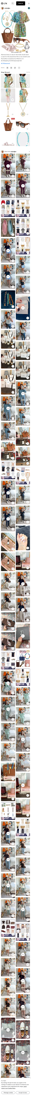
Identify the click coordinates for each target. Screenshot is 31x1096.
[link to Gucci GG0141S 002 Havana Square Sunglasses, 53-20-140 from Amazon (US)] (23, 125)
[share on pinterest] (11, 67)
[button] (29, 3)
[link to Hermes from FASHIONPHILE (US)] (8, 139)
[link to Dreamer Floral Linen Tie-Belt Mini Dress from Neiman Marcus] (8, 95)
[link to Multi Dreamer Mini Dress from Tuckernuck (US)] (8, 81)
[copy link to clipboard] (19, 67)
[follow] (29, 8)
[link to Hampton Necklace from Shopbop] (23, 139)
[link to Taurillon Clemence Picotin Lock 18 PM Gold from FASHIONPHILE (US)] (8, 125)
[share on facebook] (7, 67)
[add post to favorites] (27, 50)
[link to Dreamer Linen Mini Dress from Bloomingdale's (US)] (23, 95)
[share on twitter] (15, 67)
